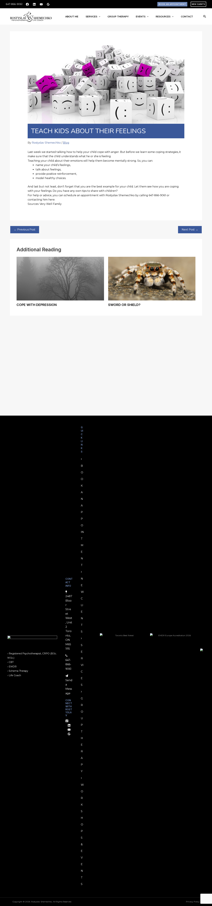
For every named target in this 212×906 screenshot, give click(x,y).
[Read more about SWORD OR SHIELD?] (152, 278)
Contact (187, 16)
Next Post (190, 229)
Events (140, 16)
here (51, 199)
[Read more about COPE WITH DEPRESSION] (60, 278)
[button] (172, 4)
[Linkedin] (34, 4)
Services (91, 16)
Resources (163, 16)
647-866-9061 (14, 4)
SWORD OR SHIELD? (124, 305)
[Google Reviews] (48, 4)
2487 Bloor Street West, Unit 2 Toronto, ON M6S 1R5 (68, 622)
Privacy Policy (193, 901)
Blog (66, 142)
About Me (71, 16)
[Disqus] (106, 362)
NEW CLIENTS (198, 4)
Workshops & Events (82, 834)
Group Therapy (118, 16)
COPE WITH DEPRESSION (37, 305)
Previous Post (24, 229)
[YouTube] (41, 4)
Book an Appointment (82, 515)
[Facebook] (27, 4)
